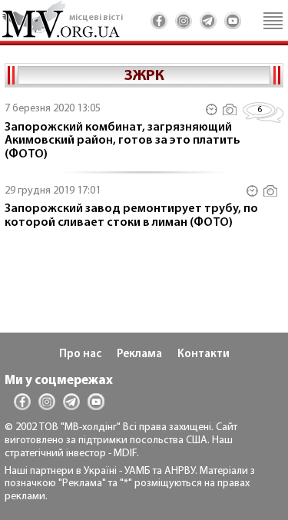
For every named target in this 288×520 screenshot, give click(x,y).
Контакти (203, 354)
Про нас (80, 354)
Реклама (139, 354)
